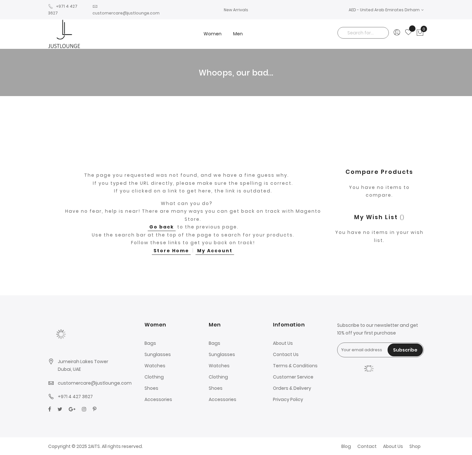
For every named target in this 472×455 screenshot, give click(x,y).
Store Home (171, 250)
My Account (214, 250)
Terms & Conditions (295, 365)
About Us (283, 343)
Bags (150, 343)
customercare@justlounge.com (95, 383)
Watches (154, 365)
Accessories (158, 399)
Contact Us (286, 354)
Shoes (151, 388)
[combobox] (363, 33)
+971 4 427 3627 (75, 396)
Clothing (154, 377)
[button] (386, 10)
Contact (367, 446)
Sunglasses (157, 354)
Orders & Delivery (292, 388)
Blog (346, 446)
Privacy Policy (288, 399)
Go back (161, 227)
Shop (415, 446)
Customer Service (293, 377)
